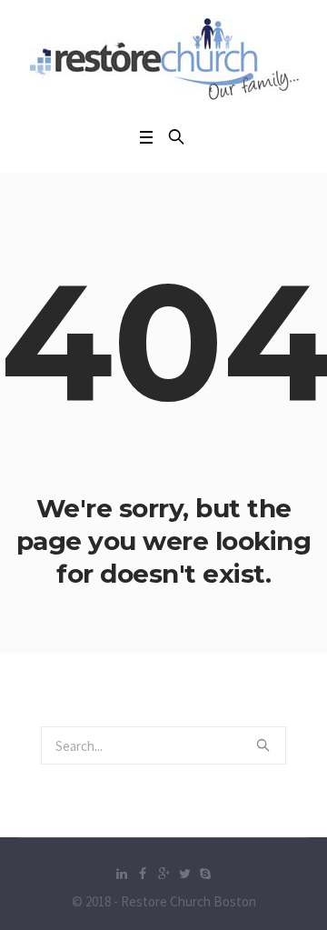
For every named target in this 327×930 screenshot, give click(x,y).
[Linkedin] (122, 874)
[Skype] (205, 874)
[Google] (163, 874)
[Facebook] (143, 874)
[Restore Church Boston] (164, 59)
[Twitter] (184, 874)
